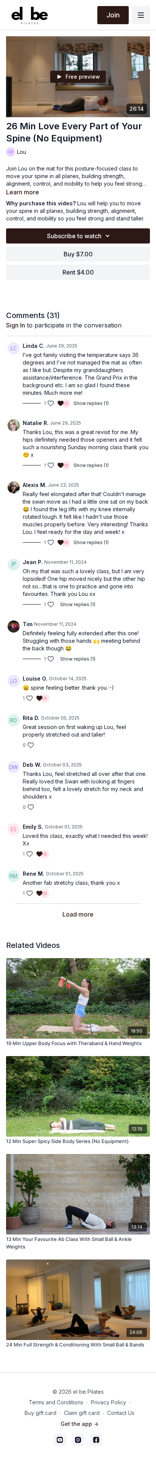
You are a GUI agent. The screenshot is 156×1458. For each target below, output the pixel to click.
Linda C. (34, 346)
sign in (15, 325)
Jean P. (33, 562)
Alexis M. (35, 485)
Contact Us (120, 1413)
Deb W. (32, 765)
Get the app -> (79, 1424)
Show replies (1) (91, 403)
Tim (28, 624)
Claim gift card (82, 1413)
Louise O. (35, 678)
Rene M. (33, 873)
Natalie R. (35, 423)
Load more (78, 914)
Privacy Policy (108, 1402)
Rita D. (31, 718)
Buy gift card (40, 1413)
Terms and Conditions (56, 1402)
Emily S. (33, 827)
